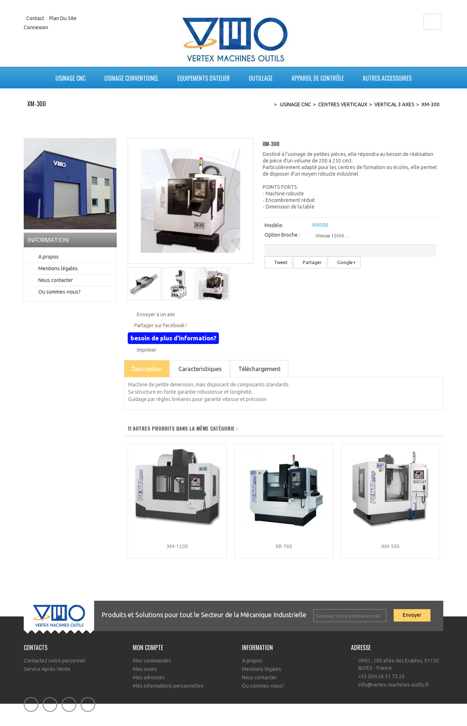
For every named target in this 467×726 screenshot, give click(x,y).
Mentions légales (58, 268)
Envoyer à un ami (156, 314)
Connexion (36, 27)
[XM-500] (390, 489)
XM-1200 (177, 546)
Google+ (346, 262)
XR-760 (283, 546)
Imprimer (147, 350)
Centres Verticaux (342, 104)
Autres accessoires (387, 78)
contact (35, 18)
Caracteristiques (200, 369)
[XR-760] (283, 489)
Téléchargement (259, 369)
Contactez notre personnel (54, 661)
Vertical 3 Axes (394, 104)
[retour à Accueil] (266, 104)
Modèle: (274, 225)
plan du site (63, 18)
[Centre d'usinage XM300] (144, 283)
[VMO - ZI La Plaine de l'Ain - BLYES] (70, 183)
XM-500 (390, 546)
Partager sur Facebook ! (160, 325)
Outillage (261, 78)
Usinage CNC (70, 78)
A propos (48, 257)
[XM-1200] (177, 489)
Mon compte (148, 647)
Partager (312, 262)
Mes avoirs (145, 669)
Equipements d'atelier (203, 78)
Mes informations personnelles (168, 686)
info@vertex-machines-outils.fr (393, 685)
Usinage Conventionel (131, 78)
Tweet (280, 262)
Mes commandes (152, 661)
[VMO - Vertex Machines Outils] (236, 34)
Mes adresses (149, 677)
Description (147, 369)
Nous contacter (55, 280)
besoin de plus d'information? (173, 338)
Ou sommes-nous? (59, 292)
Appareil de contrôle (318, 78)
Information (48, 240)
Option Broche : (283, 235)
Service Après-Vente (47, 669)
